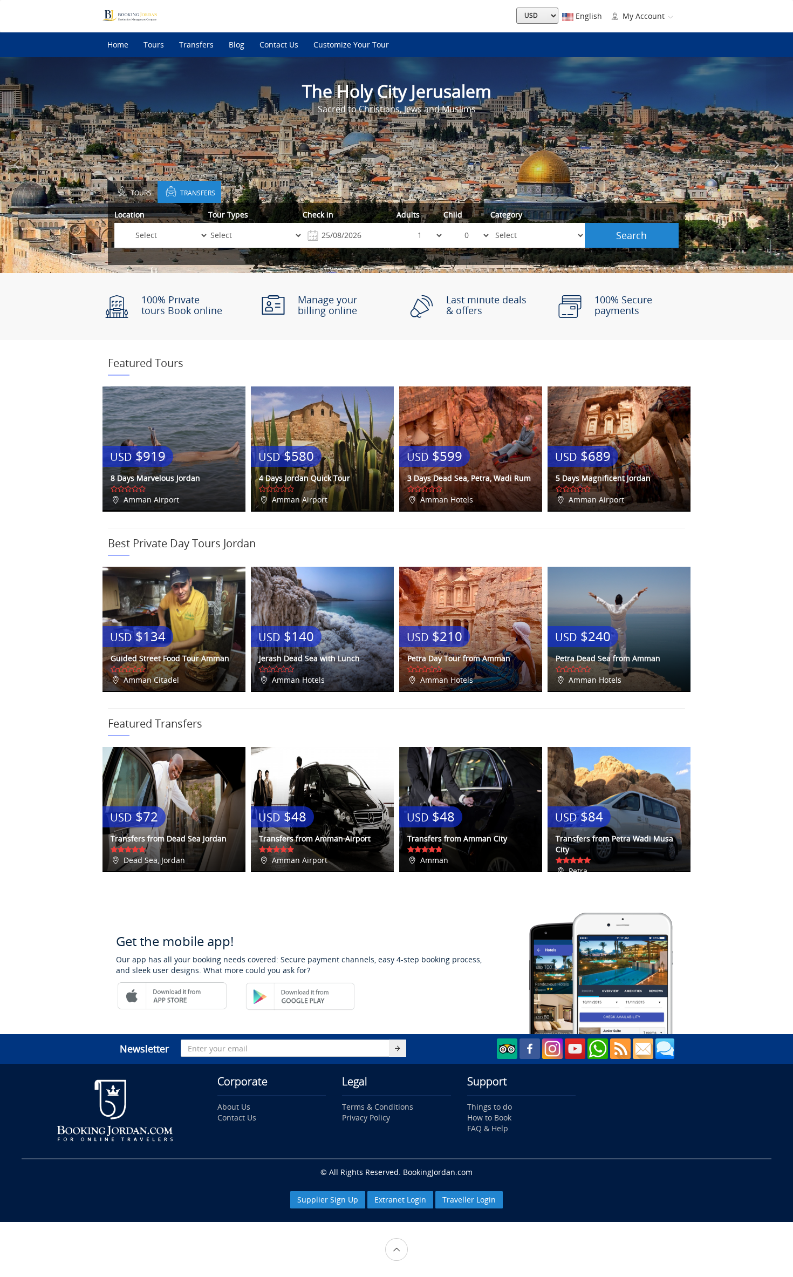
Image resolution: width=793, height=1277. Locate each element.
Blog (236, 44)
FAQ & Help (487, 1128)
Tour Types (228, 214)
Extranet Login (400, 1199)
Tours (153, 44)
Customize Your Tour (351, 44)
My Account (643, 16)
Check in (318, 214)
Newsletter (144, 1048)
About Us (233, 1107)
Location (129, 214)
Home (117, 44)
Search (631, 235)
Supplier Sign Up (327, 1199)
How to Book (489, 1117)
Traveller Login (469, 1199)
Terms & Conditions (377, 1107)
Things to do (489, 1107)
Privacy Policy (366, 1117)
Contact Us (278, 44)
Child (452, 214)
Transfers (196, 44)
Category (506, 214)
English (587, 16)
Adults (408, 214)
